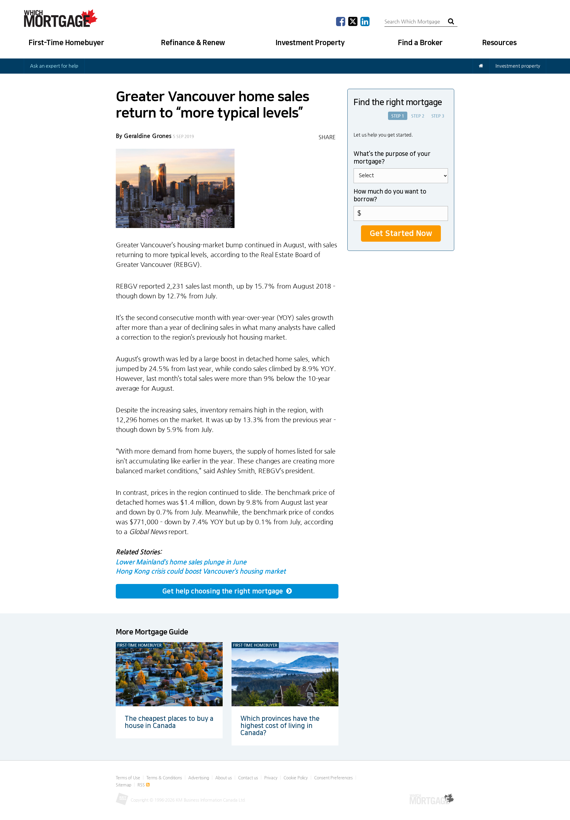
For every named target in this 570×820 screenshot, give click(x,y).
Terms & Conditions (164, 777)
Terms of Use (128, 777)
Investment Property (310, 43)
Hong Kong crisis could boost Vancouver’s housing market (201, 571)
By (143, 135)
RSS (141, 784)
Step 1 (397, 115)
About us (223, 777)
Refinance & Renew (193, 43)
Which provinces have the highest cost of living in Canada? (279, 726)
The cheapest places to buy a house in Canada (169, 722)
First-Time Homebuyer (66, 43)
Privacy (270, 777)
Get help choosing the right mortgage (223, 591)
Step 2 (417, 115)
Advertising (198, 777)
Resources (499, 43)
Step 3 (437, 115)
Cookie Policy (296, 777)
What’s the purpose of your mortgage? (392, 158)
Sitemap (123, 784)
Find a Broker (420, 43)
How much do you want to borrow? (390, 196)
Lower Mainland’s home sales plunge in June (181, 562)
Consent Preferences (333, 777)
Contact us (248, 777)
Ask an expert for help (54, 66)
